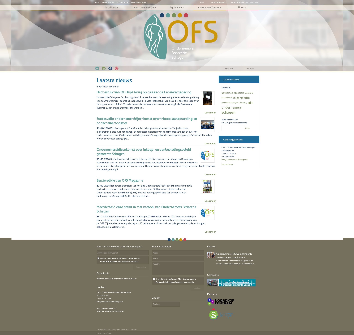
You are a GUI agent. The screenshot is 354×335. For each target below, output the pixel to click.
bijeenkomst (227, 97)
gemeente (243, 97)
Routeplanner (227, 164)
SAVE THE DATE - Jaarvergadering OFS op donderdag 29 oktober (235, 255)
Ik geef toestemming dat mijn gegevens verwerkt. (120, 259)
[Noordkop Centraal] (221, 305)
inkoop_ (243, 102)
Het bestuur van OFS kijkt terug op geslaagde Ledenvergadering (144, 92)
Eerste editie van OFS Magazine (120, 180)
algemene (249, 93)
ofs (250, 102)
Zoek (247, 128)
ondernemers (232, 107)
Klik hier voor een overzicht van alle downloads (117, 278)
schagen (228, 112)
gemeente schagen (230, 102)
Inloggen (99, 333)
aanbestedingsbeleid (233, 92)
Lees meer (210, 112)
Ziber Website (107, 333)
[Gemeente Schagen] (221, 320)
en (234, 97)
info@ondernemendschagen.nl (235, 159)
